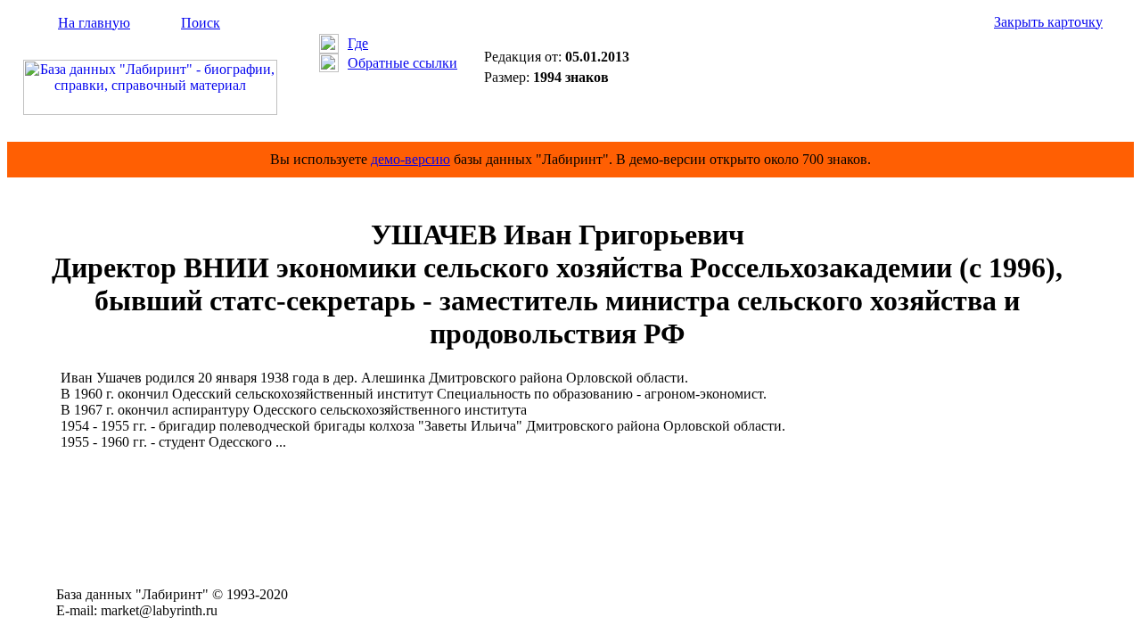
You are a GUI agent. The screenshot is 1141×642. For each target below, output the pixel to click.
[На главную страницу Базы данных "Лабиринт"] (150, 110)
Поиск (200, 22)
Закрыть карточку (1048, 21)
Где (358, 43)
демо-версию (410, 159)
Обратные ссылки (402, 62)
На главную (94, 22)
